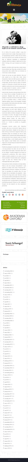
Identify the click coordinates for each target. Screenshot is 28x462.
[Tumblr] (19, 194)
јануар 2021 (7, 311)
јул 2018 (7, 377)
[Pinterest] (13, 194)
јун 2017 (7, 408)
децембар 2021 (8, 285)
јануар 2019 (7, 363)
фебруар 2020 (8, 334)
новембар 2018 (8, 367)
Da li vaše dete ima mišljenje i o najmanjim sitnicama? (21, 205)
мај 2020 (7, 327)
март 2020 (7, 332)
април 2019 (7, 356)
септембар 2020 (8, 320)
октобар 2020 (8, 318)
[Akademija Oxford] (14, 217)
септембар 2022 (8, 271)
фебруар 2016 (8, 445)
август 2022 (7, 273)
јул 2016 (7, 434)
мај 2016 (7, 438)
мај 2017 (7, 410)
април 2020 (7, 330)
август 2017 (7, 403)
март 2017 (7, 415)
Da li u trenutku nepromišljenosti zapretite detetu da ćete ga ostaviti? (7, 205)
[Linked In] (16, 194)
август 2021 (7, 294)
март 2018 (7, 386)
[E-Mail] (4, 196)
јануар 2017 (7, 419)
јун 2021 (7, 299)
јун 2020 (7, 325)
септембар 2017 (8, 401)
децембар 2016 (8, 422)
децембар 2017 (8, 393)
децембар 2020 (8, 313)
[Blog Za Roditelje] (14, 3)
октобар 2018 (8, 370)
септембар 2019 (8, 344)
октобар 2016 (8, 427)
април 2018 (7, 384)
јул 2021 (7, 297)
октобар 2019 (8, 342)
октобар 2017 (8, 398)
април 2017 (7, 412)
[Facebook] (3, 194)
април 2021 (7, 304)
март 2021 (7, 306)
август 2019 (7, 346)
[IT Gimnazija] (14, 230)
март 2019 (7, 358)
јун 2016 (7, 436)
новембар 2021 (8, 287)
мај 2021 (7, 301)
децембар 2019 (8, 339)
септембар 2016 (8, 429)
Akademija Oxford (16, 460)
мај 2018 (7, 382)
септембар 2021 (8, 292)
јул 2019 (7, 349)
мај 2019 (7, 353)
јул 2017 (7, 405)
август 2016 (7, 431)
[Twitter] (6, 194)
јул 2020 (7, 323)
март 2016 (7, 443)
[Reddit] (23, 194)
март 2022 (7, 282)
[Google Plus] (10, 194)
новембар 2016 (8, 424)
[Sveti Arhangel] (14, 243)
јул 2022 (7, 275)
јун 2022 (7, 278)
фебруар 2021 (8, 308)
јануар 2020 (7, 337)
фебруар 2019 (8, 360)
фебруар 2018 (8, 389)
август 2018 (7, 375)
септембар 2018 (8, 372)
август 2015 (7, 448)
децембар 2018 (8, 365)
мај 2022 (7, 280)
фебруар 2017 (8, 417)
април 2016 (7, 441)
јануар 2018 (7, 391)
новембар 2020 (8, 315)
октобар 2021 (8, 290)
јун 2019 (7, 351)
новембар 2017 (8, 396)
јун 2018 (7, 379)
